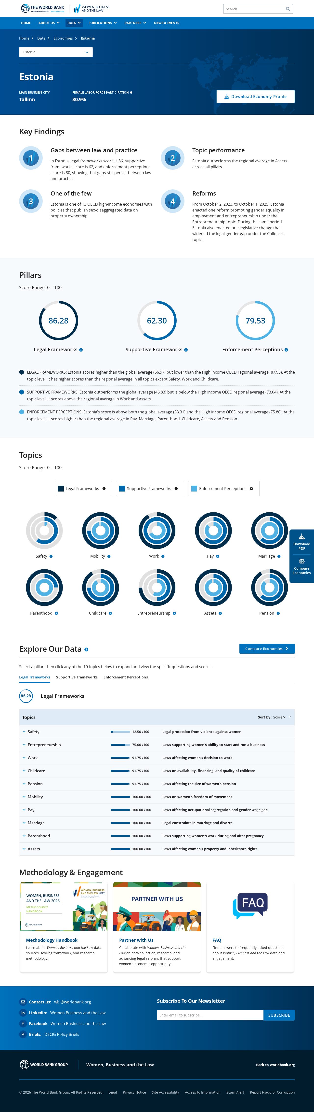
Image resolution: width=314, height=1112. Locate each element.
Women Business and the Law (77, 1012)
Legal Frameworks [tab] (34, 677)
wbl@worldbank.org (72, 1002)
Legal (112, 1092)
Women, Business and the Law (120, 1065)
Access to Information (203, 1092)
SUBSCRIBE (279, 1015)
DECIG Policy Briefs (61, 1034)
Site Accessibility (165, 1092)
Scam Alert (235, 1092)
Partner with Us (136, 940)
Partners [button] (133, 23)
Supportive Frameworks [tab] (77, 677)
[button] (56, 52)
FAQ (216, 940)
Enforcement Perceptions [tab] (126, 677)
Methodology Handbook (52, 940)
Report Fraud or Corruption (272, 1092)
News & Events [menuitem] (166, 23)
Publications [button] (100, 23)
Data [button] (71, 23)
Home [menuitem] (26, 23)
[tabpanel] (157, 772)
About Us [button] (47, 23)
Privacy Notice (134, 1092)
